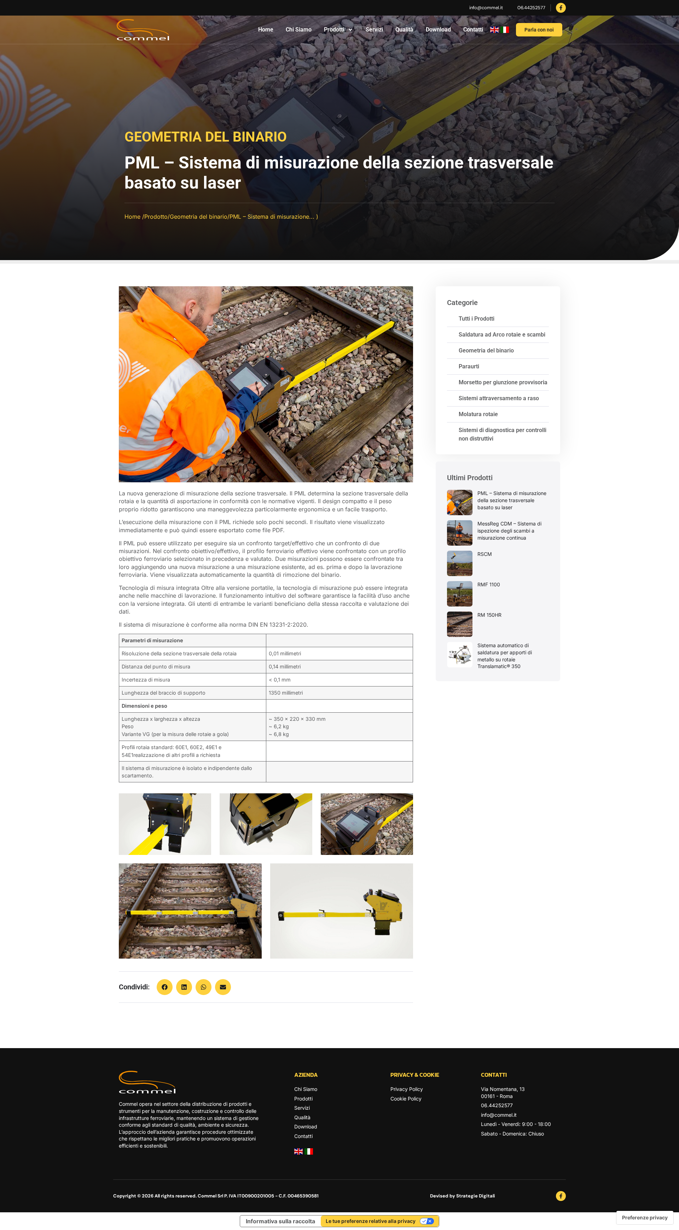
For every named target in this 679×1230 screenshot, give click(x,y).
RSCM (484, 554)
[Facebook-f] (561, 8)
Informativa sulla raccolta (280, 1221)
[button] (165, 987)
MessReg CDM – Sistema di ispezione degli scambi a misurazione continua (509, 530)
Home (265, 29)
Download (438, 29)
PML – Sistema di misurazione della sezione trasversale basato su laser (511, 500)
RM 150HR (489, 615)
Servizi (374, 29)
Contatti (473, 29)
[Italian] (504, 30)
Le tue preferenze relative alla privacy (371, 1221)
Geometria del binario (205, 137)
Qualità (404, 29)
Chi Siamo (299, 29)
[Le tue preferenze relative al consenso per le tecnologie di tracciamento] (644, 1217)
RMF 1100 (488, 584)
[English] (494, 30)
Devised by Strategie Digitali (462, 1196)
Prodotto (156, 216)
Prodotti (334, 29)
